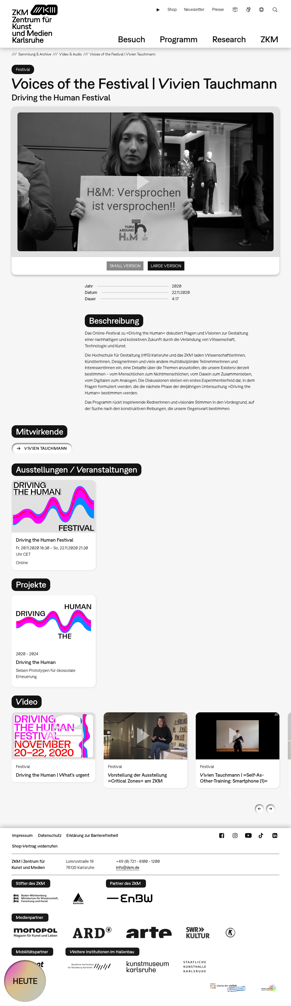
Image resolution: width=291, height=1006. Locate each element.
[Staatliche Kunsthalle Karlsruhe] (194, 966)
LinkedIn (274, 835)
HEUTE (25, 981)
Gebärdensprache (248, 9)
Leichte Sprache (235, 9)
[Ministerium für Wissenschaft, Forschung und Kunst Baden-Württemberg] (35, 898)
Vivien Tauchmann (45, 448)
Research (229, 39)
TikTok (261, 835)
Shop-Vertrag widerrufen (35, 846)
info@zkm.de (127, 867)
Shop (172, 9)
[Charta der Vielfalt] (228, 988)
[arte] (149, 932)
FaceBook (221, 835)
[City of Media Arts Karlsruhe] (269, 988)
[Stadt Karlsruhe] (78, 898)
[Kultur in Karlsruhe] (230, 932)
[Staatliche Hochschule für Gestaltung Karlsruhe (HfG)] (89, 966)
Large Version (166, 265)
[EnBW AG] (129, 898)
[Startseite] (41, 23)
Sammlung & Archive (34, 54)
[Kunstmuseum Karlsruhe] (148, 966)
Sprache (261, 9)
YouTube (248, 835)
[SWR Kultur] (198, 932)
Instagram (235, 835)
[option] (56, 525)
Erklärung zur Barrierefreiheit (92, 835)
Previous (259, 808)
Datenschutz (49, 835)
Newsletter (194, 9)
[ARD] (92, 932)
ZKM (269, 39)
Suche (274, 9)
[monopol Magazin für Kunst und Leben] (35, 932)
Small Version (125, 265)
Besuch (131, 39)
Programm (179, 39)
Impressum (22, 835)
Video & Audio (70, 54)
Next (270, 808)
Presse (218, 9)
